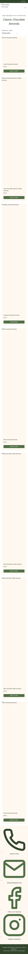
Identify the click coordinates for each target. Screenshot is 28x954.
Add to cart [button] (14, 71)
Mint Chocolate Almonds (10, 813)
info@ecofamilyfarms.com (14, 883)
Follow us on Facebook (14, 912)
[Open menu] (25, 8)
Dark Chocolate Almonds (11, 64)
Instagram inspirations (14, 939)
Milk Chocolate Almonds (10, 439)
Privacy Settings (21, 950)
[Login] (22, 1)
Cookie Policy (13, 950)
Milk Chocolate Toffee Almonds (12, 688)
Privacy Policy (6, 950)
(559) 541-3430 (14, 854)
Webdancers (14, 949)
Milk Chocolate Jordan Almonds (13, 564)
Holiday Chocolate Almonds (11, 315)
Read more (14, 322)
